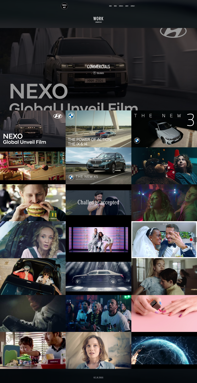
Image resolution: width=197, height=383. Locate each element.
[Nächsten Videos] (195, 239)
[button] (115, 6)
